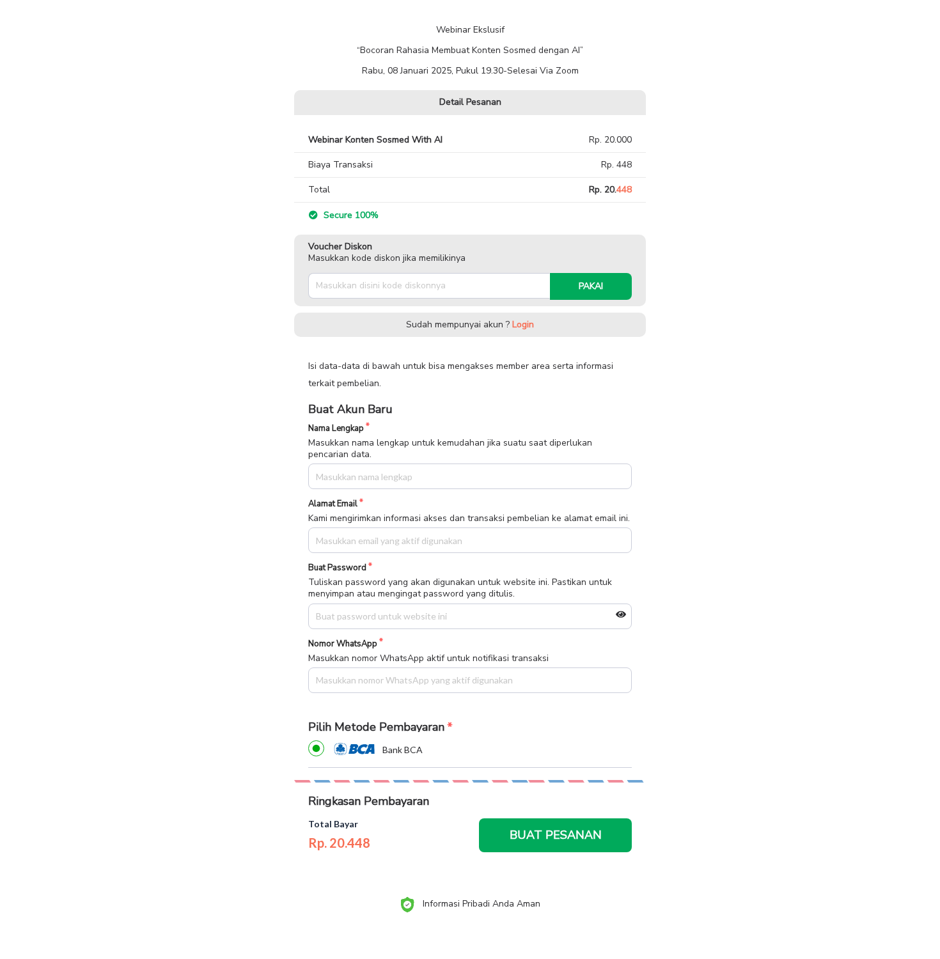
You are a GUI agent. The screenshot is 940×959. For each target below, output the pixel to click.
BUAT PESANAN (556, 835)
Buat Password (337, 568)
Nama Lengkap (336, 428)
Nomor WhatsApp (342, 644)
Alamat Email (332, 504)
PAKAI (591, 286)
